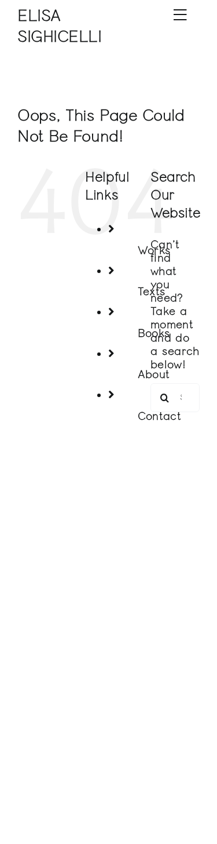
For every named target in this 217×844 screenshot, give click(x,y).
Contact (159, 416)
